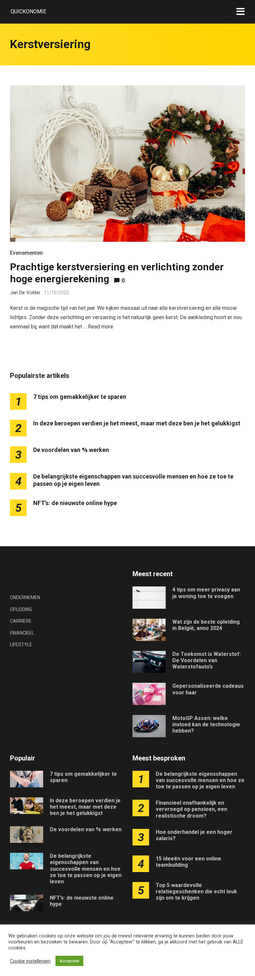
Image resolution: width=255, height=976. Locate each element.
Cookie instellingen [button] (30, 961)
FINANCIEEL (22, 633)
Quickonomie (28, 11)
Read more (100, 326)
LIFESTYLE (21, 644)
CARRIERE (21, 621)
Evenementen (26, 253)
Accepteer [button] (69, 960)
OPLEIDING (21, 609)
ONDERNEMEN (25, 597)
